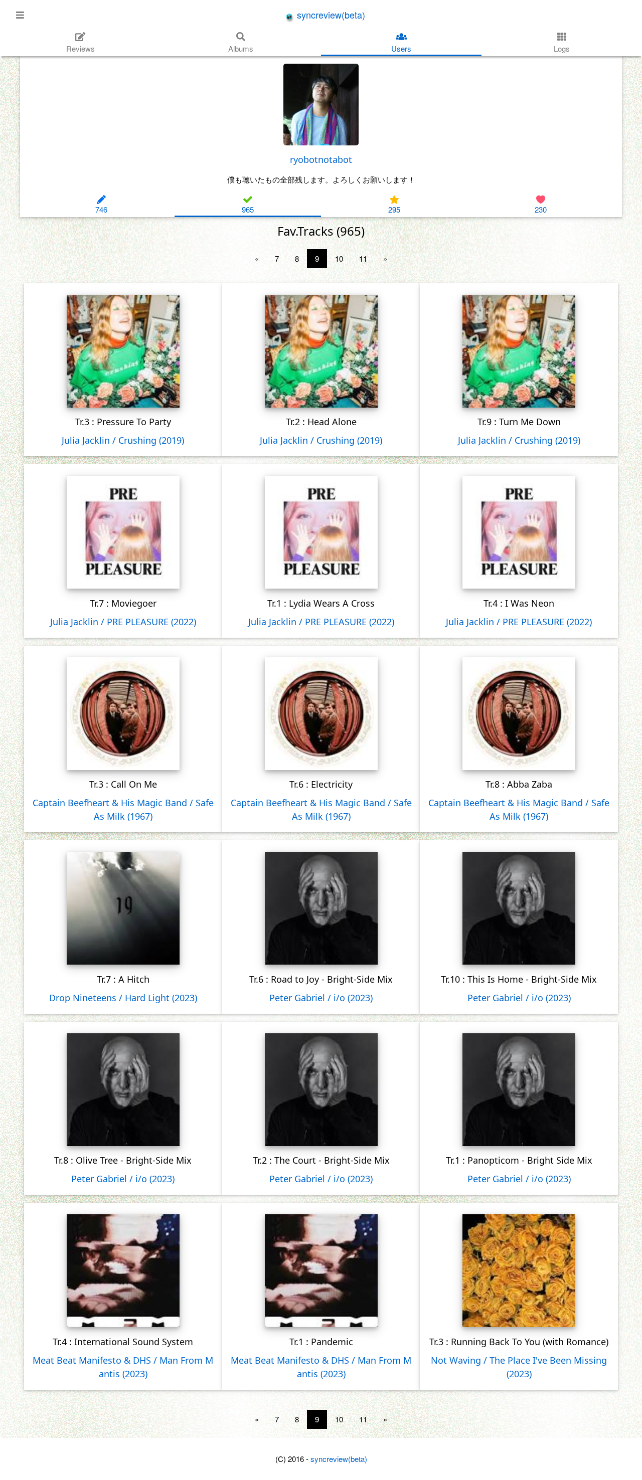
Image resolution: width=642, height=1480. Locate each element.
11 (363, 258)
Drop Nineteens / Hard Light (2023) (123, 998)
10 (339, 258)
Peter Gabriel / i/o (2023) (321, 998)
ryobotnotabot (321, 159)
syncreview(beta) (329, 14)
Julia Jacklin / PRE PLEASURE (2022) (123, 622)
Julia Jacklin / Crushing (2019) (123, 440)
